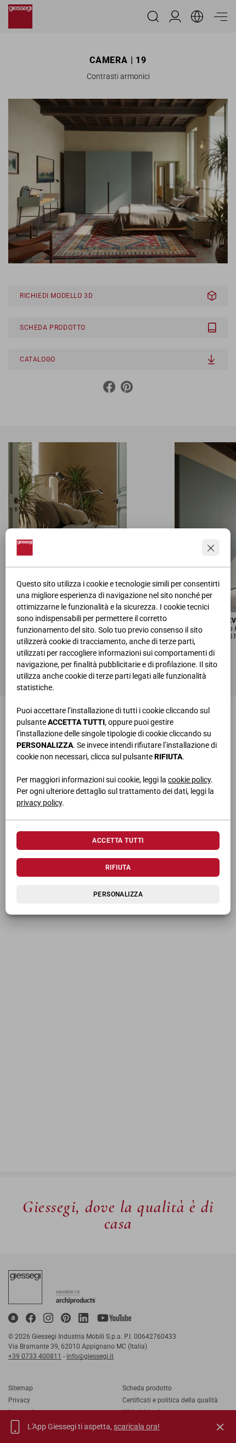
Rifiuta (118, 867)
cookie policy (189, 779)
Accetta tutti (117, 840)
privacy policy (39, 802)
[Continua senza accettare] (211, 547)
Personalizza (118, 894)
